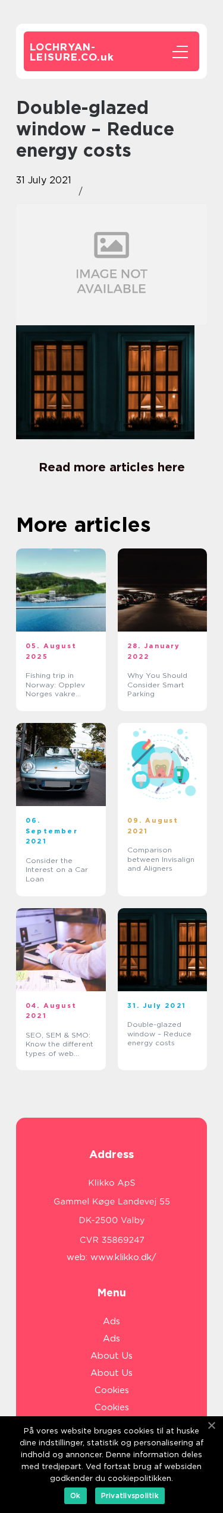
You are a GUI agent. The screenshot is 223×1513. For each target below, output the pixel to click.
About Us (111, 1355)
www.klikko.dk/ (123, 1257)
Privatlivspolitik (130, 1495)
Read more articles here (112, 467)
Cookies (112, 1390)
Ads (111, 1321)
